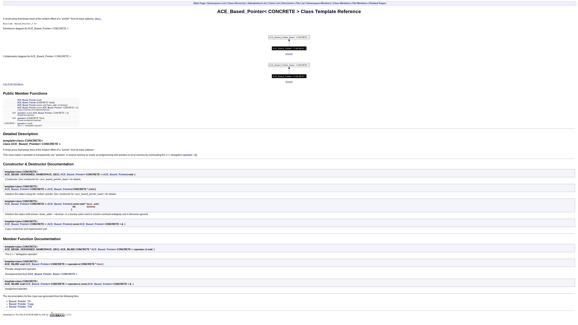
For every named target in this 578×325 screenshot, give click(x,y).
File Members (360, 3)
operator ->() (190, 155)
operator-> (22, 123)
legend (289, 54)
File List (300, 3)
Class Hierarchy (236, 3)
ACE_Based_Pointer (26, 100)
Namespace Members (318, 3)
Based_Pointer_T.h (20, 301)
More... (98, 18)
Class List (274, 3)
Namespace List (216, 3)
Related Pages (377, 3)
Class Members (342, 3)
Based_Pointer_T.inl (20, 306)
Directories (287, 3)
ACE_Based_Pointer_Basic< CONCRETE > (52, 274)
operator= (21, 113)
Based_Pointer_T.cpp (21, 304)
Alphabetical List (257, 3)
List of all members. (13, 84)
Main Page (199, 3)
